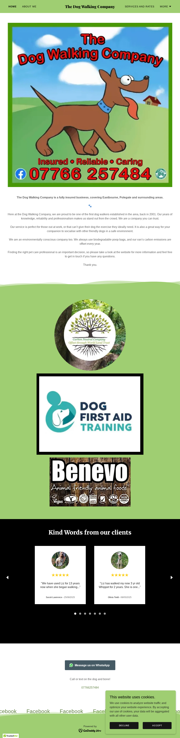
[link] (90, 7)
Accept (157, 725)
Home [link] (12, 6)
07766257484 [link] (90, 687)
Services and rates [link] (139, 6)
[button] (166, 6)
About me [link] (29, 6)
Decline (124, 725)
